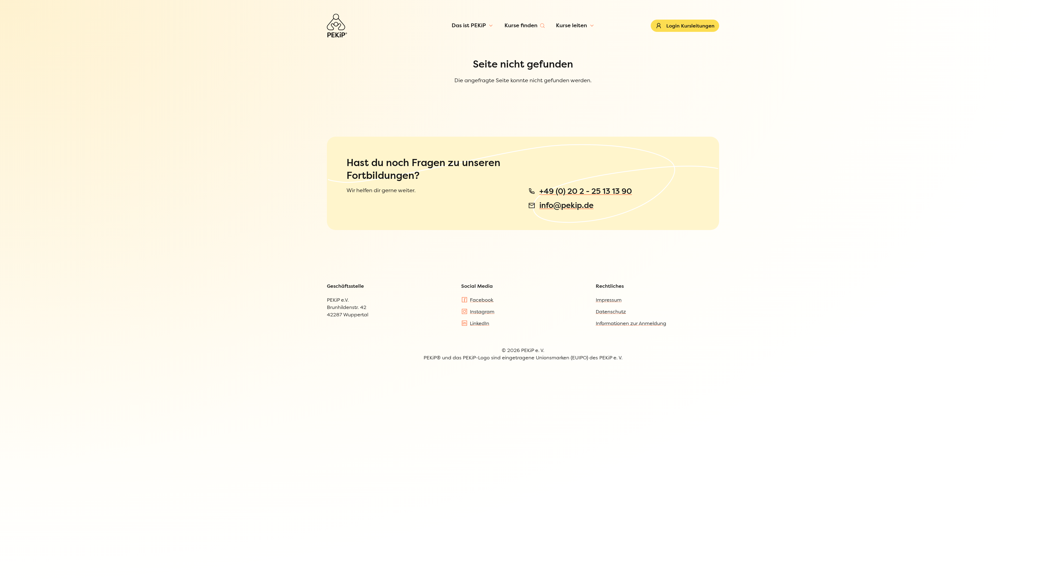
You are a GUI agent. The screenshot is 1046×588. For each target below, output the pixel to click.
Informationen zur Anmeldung (631, 323)
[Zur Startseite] (337, 25)
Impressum (609, 300)
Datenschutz (611, 311)
